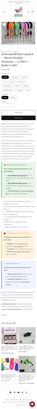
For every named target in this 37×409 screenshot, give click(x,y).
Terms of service (30, 402)
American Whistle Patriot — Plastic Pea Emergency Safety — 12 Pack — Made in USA (27, 347)
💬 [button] (32, 404)
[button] (4, 12)
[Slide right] (23, 48)
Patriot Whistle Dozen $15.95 (17, 183)
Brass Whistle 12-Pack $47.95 (17, 175)
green (12, 81)
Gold (5, 97)
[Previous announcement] (3, 2)
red (4, 81)
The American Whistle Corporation (17, 399)
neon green (7, 86)
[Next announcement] (33, 2)
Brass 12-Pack (23, 244)
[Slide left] (14, 48)
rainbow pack (7, 90)
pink (27, 90)
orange (19, 90)
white (20, 81)
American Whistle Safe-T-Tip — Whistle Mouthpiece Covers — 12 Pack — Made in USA (9, 376)
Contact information (19, 405)
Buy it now (18, 118)
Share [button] (5, 315)
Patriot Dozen (18, 246)
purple (24, 77)
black (5, 77)
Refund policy (12, 402)
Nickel (13, 97)
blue (17, 86)
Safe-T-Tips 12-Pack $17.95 (20, 251)
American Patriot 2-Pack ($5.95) (11, 309)
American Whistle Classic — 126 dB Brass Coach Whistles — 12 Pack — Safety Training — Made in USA (9, 348)
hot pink (14, 77)
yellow (25, 86)
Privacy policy (20, 402)
